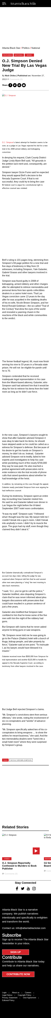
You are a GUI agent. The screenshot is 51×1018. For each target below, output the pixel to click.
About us (15, 992)
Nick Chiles (10, 75)
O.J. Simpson (7, 142)
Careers (28, 992)
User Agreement (29, 998)
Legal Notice (7, 995)
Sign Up (15, 952)
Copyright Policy (24, 995)
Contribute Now (18, 974)
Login (4, 992)
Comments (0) (16, 79)
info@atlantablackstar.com (31, 928)
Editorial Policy (8, 1000)
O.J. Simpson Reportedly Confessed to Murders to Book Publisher (19, 866)
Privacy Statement (9, 998)
